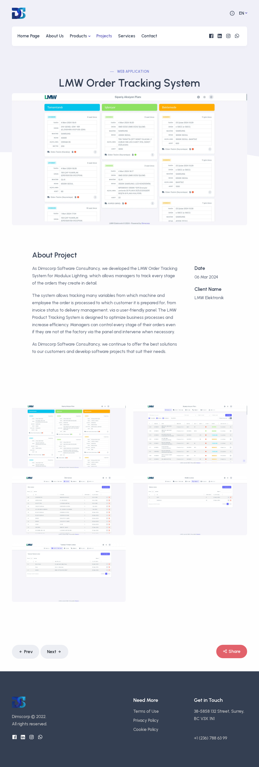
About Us (55, 35)
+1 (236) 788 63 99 (210, 737)
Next (51, 651)
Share (235, 651)
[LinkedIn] (219, 36)
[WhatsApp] (237, 36)
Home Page (28, 35)
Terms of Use (146, 711)
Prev (28, 651)
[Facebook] (211, 36)
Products (78, 35)
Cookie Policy (145, 729)
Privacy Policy (146, 720)
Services (126, 35)
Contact (149, 35)
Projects (104, 35)
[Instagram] (228, 36)
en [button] (241, 13)
